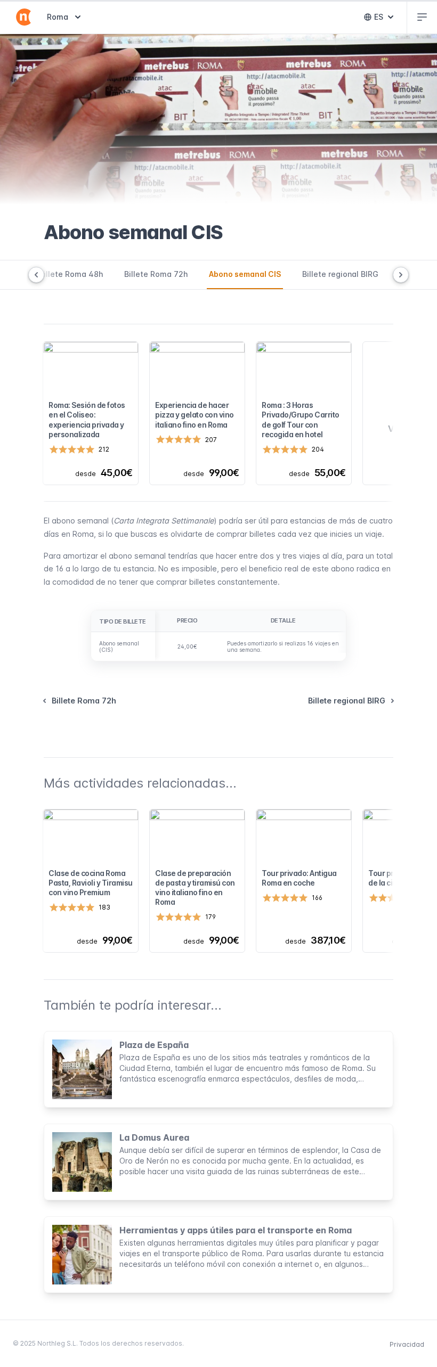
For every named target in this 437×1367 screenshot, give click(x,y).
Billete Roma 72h (156, 274)
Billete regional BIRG (340, 274)
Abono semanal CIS (245, 274)
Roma (65, 16)
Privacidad (407, 1344)
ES (386, 19)
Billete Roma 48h (71, 274)
